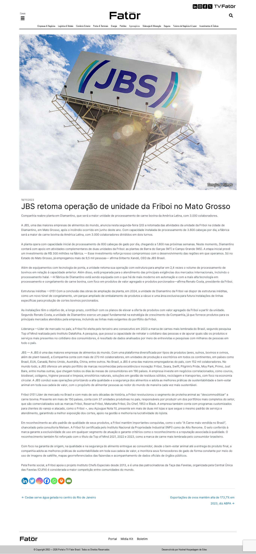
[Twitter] (32, 481)
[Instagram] (39, 481)
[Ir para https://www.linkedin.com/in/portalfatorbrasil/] (195, 6)
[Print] (61, 481)
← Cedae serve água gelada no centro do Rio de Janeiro (59, 497)
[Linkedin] (25, 481)
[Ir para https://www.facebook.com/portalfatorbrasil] (205, 6)
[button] (231, 15)
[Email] (68, 481)
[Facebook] (46, 481)
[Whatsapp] (54, 481)
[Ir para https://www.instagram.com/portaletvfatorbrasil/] (200, 6)
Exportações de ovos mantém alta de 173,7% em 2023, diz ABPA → (202, 498)
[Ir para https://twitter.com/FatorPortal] (210, 6)
